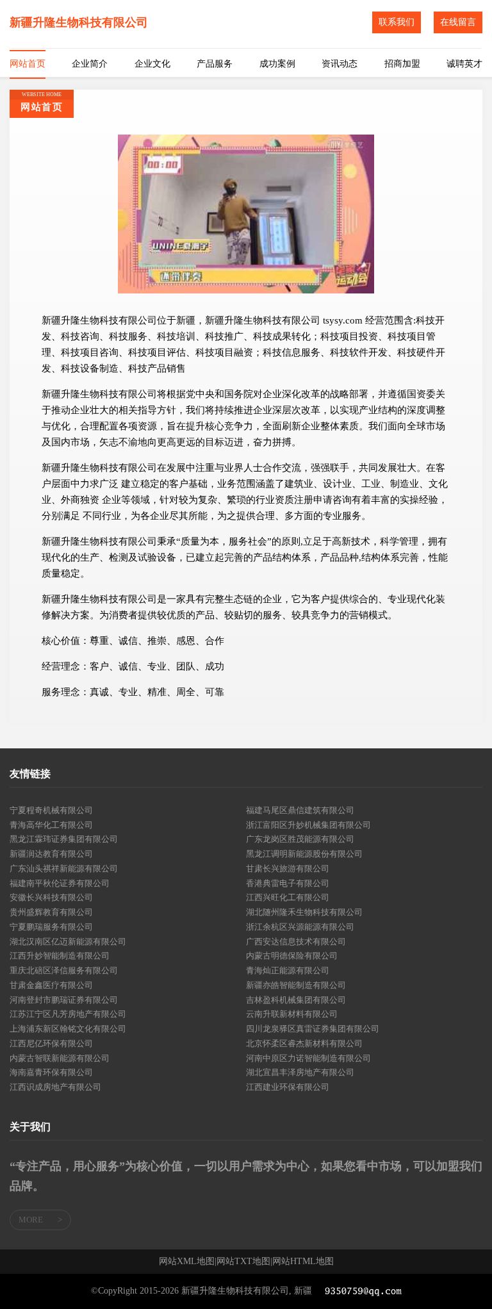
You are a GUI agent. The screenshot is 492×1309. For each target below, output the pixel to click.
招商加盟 (402, 64)
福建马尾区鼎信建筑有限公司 (300, 810)
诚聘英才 (464, 64)
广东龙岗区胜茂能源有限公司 (300, 839)
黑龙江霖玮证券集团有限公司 (64, 839)
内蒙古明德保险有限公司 (292, 955)
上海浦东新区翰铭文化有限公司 (68, 1028)
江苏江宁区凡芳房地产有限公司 (68, 1014)
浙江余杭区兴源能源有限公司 (300, 927)
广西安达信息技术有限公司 (296, 941)
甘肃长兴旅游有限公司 (287, 868)
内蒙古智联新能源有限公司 (60, 1058)
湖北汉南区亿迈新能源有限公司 (68, 941)
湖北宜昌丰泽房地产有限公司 (300, 1072)
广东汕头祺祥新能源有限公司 (64, 868)
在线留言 (458, 22)
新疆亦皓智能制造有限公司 (296, 985)
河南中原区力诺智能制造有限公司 (308, 1058)
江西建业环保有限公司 (287, 1087)
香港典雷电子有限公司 (287, 883)
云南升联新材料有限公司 (292, 1014)
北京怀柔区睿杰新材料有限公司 (304, 1043)
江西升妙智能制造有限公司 (60, 955)
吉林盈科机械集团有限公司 (296, 1000)
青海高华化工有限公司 (51, 825)
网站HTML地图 (303, 1261)
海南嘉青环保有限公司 (51, 1072)
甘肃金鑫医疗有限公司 (51, 985)
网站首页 (27, 64)
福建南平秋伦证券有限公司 (60, 883)
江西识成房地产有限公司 (55, 1087)
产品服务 (215, 64)
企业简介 (90, 64)
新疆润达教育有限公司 (51, 854)
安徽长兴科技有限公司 (51, 897)
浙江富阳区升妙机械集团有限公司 (308, 825)
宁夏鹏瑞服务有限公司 (51, 927)
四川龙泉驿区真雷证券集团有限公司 (312, 1028)
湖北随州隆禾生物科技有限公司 (304, 912)
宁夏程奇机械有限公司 (51, 810)
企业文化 (152, 64)
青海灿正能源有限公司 (287, 970)
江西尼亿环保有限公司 (51, 1043)
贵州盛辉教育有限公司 (51, 912)
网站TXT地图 (243, 1261)
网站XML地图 (187, 1261)
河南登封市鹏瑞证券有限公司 (64, 1000)
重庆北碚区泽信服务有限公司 (64, 970)
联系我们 (396, 22)
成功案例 (277, 64)
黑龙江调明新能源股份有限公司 (304, 854)
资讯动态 (339, 64)
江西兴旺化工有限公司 (287, 897)
